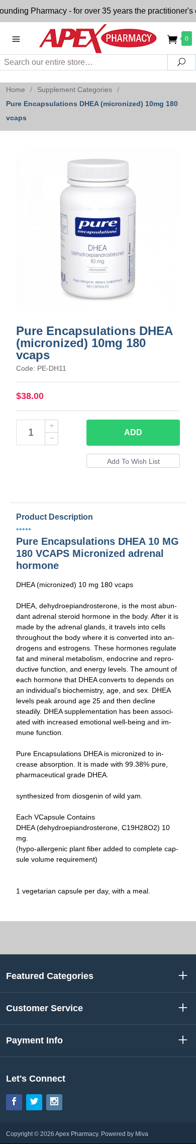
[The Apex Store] (98, 38)
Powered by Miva (124, 1133)
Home (15, 90)
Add (133, 432)
